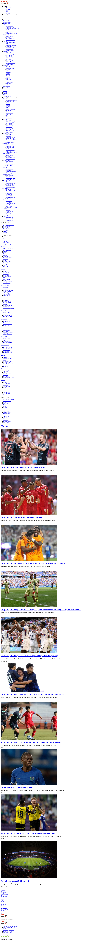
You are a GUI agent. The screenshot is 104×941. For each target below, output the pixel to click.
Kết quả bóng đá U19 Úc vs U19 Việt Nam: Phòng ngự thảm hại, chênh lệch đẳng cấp (31, 742)
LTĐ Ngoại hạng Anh (11, 54)
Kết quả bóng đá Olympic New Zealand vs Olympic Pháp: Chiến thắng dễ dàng (29, 656)
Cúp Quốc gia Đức (10, 172)
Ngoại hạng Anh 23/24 (8, 225)
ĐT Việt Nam (9, 134)
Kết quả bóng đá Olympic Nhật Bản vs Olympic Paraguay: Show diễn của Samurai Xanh (33, 694)
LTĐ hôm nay (4, 896)
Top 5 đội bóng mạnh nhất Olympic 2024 (15, 881)
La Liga (8, 37)
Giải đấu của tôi (9, 64)
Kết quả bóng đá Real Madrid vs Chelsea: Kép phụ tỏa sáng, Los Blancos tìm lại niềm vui (33, 563)
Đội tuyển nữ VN (10, 47)
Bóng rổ (8, 210)
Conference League (10, 187)
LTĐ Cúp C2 (9, 129)
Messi (4, 231)
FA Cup (8, 29)
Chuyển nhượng (7, 86)
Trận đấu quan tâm (10, 63)
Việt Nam (5, 41)
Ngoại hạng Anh (7, 22)
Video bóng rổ (9, 211)
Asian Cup (8, 204)
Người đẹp (5, 227)
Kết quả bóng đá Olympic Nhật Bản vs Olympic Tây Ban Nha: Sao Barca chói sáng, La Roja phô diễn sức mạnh (41, 610)
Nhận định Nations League (12, 196)
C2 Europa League (10, 109)
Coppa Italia (9, 165)
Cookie (5, 928)
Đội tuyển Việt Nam (10, 42)
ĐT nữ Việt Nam (10, 138)
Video (4, 216)
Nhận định (5, 65)
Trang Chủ (3, 888)
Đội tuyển (5, 188)
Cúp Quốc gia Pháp (10, 179)
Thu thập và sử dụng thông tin (10, 926)
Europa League (9, 184)
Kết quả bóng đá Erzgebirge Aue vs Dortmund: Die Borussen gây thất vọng (28, 833)
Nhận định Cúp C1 (10, 183)
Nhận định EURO (10, 193)
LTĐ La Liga (9, 55)
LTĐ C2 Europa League (11, 61)
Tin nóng (5, 91)
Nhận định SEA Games (11, 207)
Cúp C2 (8, 75)
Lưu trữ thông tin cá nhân (9, 927)
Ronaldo (5, 232)
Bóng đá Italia (6, 160)
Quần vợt (8, 212)
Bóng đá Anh (6, 143)
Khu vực (5, 199)
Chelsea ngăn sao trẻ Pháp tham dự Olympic (17, 787)
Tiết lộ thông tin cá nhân (8, 930)
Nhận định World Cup (11, 190)
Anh (4, 24)
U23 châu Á (9, 201)
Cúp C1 (8, 66)
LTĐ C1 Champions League (12, 52)
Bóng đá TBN (6, 153)
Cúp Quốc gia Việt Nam (11, 139)
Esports (8, 215)
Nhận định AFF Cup (10, 203)
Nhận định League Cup (11, 33)
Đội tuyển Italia (9, 161)
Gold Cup (8, 198)
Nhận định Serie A (10, 164)
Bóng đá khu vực (4, 911)
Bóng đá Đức (6, 167)
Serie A (8, 70)
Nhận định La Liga (10, 38)
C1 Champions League (11, 100)
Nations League (9, 82)
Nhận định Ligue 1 (10, 178)
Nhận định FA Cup (10, 31)
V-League (8, 43)
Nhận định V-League (11, 45)
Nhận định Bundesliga (11, 171)
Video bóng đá (9, 217)
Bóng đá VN (3, 901)
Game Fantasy (6, 23)
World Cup (8, 79)
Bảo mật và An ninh (7, 932)
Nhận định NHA (10, 147)
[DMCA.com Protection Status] (5, 936)
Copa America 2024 (10, 197)
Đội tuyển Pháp (9, 175)
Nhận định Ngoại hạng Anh (12, 28)
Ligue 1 (8, 73)
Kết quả (5, 92)
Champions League (10, 181)
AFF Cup (8, 83)
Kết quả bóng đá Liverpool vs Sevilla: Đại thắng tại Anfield (22, 517)
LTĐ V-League (9, 60)
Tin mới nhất (6, 20)
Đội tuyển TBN (9, 36)
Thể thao (5, 208)
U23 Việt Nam (9, 49)
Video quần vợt (9, 213)
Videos (2, 895)
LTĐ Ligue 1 (9, 59)
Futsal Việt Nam (10, 50)
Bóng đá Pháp (6, 174)
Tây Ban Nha (6, 35)
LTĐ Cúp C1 (9, 120)
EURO (7, 81)
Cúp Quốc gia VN (10, 46)
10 (4, 15)
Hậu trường (6, 87)
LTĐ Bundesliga (10, 58)
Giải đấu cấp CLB (7, 180)
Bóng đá (5, 426)
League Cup (9, 32)
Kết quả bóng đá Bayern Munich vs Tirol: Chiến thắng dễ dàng (23, 467)
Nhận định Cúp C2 (10, 185)
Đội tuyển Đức (9, 169)
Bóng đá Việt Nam (7, 133)
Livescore (5, 51)
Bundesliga (8, 72)
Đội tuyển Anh (9, 26)
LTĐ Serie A (9, 56)
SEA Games (9, 84)
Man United (6, 228)
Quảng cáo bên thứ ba (8, 931)
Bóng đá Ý (3, 905)
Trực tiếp (5, 93)
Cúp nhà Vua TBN (10, 40)
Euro (7, 192)
